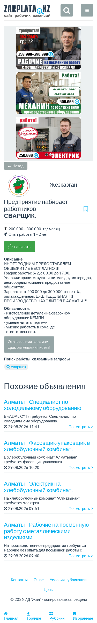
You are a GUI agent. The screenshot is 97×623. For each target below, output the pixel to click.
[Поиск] (67, 10)
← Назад (16, 165)
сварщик (18, 366)
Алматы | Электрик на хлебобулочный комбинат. (38, 486)
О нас (39, 579)
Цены (49, 589)
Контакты (19, 579)
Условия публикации (68, 579)
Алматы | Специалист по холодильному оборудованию (42, 404)
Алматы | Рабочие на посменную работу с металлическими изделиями (46, 530)
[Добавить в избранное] (86, 209)
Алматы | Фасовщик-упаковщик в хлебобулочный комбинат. (47, 445)
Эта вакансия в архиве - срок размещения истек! (29, 344)
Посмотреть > (81, 426)
